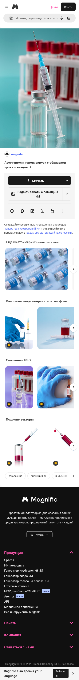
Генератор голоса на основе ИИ (26, 581)
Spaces (9, 560)
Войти (68, 7)
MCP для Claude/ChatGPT (27, 591)
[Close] (73, 673)
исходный (28, 36)
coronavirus (15, 476)
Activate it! (60, 673)
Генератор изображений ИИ (23, 570)
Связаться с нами (19, 647)
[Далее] (73, 269)
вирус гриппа (39, 476)
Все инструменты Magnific (22, 612)
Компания (12, 634)
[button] (39, 534)
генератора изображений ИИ (22, 228)
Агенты (13, 596)
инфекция (61, 476)
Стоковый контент (16, 586)
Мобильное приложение (21, 606)
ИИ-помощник (14, 565)
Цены (54, 7)
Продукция (13, 552)
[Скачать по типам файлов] (67, 180)
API (6, 601)
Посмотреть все (46, 242)
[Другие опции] (62, 211)
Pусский (39, 535)
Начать (10, 622)
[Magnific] (39, 500)
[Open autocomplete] (9, 18)
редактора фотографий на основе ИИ (49, 232)
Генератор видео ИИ (18, 575)
